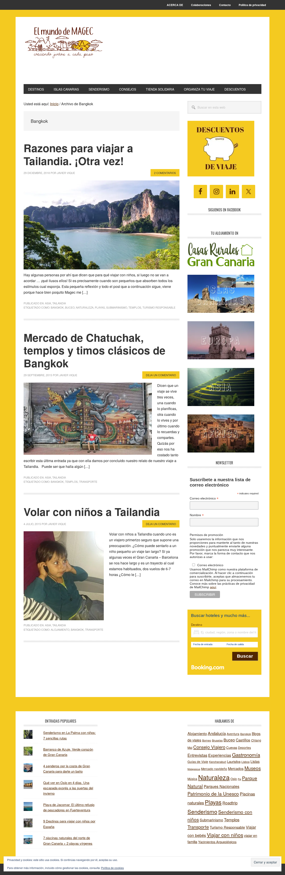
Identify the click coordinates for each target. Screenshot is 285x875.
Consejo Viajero (209, 747)
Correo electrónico (204, 498)
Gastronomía (246, 754)
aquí (213, 587)
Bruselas (217, 740)
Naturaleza (85, 307)
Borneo (206, 740)
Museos (252, 768)
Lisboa (245, 762)
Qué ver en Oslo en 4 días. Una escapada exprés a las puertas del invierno (68, 788)
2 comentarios (165, 173)
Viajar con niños (225, 835)
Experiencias (219, 755)
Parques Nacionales (221, 786)
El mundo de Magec (64, 53)
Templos (134, 307)
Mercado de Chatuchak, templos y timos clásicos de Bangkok (94, 350)
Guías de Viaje (197, 761)
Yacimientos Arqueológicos (217, 841)
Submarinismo (116, 307)
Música (192, 778)
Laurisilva (233, 761)
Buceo (70, 307)
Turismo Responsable (158, 307)
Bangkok (57, 307)
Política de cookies (112, 868)
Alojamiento (60, 629)
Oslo (233, 778)
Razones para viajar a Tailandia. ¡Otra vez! (78, 154)
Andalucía (217, 733)
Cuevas (231, 747)
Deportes (244, 747)
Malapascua (193, 769)
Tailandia (59, 303)
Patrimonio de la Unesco (213, 793)
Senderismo (202, 811)
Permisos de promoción (206, 535)
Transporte (88, 481)
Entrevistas (197, 755)
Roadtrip (230, 803)
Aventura (233, 734)
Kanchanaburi (217, 762)
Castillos (243, 740)
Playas (100, 307)
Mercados (236, 768)
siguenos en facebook (224, 209)
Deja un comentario (161, 375)
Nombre (197, 515)
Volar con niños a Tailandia (92, 511)
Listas (255, 761)
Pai (239, 779)
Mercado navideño (214, 768)
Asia (48, 303)
